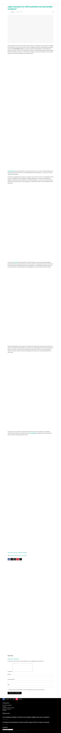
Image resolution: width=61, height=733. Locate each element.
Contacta (4, 706)
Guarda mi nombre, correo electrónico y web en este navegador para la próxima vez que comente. (27, 689)
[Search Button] (57, 2)
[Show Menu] (3, 2)
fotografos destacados (14, 555)
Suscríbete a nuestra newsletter (8, 707)
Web (8, 684)
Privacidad (4, 710)
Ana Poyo (12, 11)
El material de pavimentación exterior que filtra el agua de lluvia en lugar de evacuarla (26, 722)
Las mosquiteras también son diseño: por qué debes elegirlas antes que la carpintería (26, 717)
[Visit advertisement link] (30, 584)
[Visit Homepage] (30, 2)
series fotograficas (23, 555)
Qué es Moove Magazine (7, 705)
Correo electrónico (11, 679)
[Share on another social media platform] (20, 559)
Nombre (9, 674)
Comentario (10, 671)
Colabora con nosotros (7, 709)
